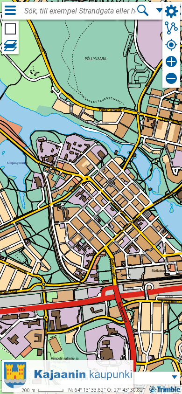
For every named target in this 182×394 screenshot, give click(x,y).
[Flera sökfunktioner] (159, 10)
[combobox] (80, 11)
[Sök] (142, 10)
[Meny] (10, 10)
